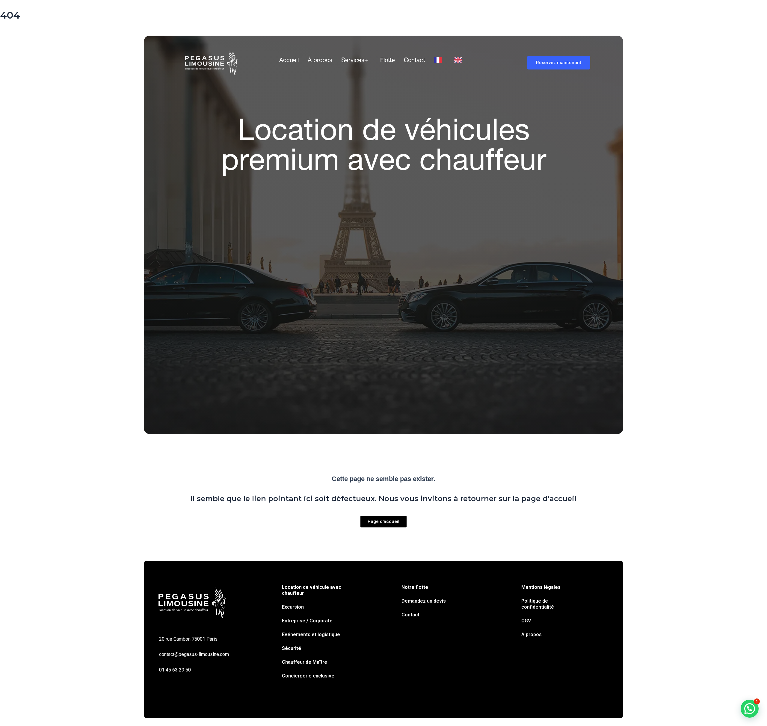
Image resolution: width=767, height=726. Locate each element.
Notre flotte (414, 587)
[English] (459, 59)
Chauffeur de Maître (304, 662)
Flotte (387, 59)
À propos (320, 59)
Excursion (293, 607)
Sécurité (291, 648)
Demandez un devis (423, 601)
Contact (414, 59)
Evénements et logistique (311, 634)
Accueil (289, 59)
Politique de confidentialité (537, 604)
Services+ (354, 59)
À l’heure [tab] (267, 231)
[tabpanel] (383, 261)
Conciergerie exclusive (308, 676)
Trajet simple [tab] (201, 231)
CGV (526, 621)
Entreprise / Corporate (307, 621)
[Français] (439, 59)
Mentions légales (541, 587)
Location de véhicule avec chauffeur (311, 590)
